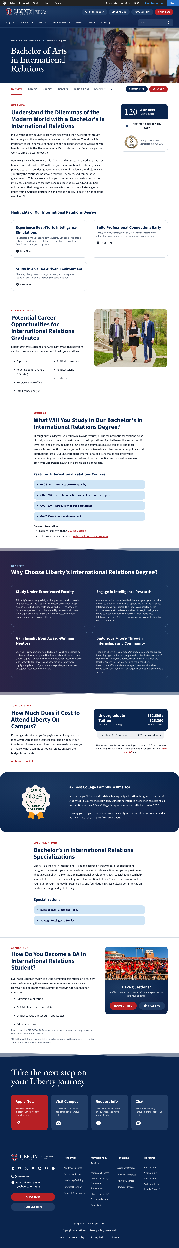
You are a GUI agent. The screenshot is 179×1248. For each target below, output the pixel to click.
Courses (47, 89)
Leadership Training (73, 1180)
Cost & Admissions (61, 22)
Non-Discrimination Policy (71, 1237)
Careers (32, 89)
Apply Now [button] (164, 11)
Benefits (63, 89)
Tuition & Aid (81, 89)
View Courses (147, 113)
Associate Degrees (126, 1168)
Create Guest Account (154, 3)
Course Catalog (77, 531)
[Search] (169, 22)
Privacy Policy (98, 1237)
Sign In (173, 3)
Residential (24, 3)
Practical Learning (73, 1187)
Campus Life (27, 22)
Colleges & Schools (73, 1174)
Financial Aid (97, 1205)
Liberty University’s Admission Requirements (100, 1183)
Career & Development (75, 1193)
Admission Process (100, 1173)
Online (12, 3)
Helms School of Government (90, 536)
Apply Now (125, 3)
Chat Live (121, 11)
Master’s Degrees (125, 1181)
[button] (137, 89)
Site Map (116, 1237)
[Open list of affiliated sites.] (66, 3)
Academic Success (73, 1168)
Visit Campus (150, 1173)
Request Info (111, 3)
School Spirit (107, 22)
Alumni (47, 3)
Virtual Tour (150, 1178)
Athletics (36, 3)
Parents (58, 3)
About (92, 22)
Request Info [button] (33, 1207)
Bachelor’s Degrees (126, 1174)
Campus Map (150, 1167)
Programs (11, 22)
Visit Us (137, 3)
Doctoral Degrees (125, 1187)
